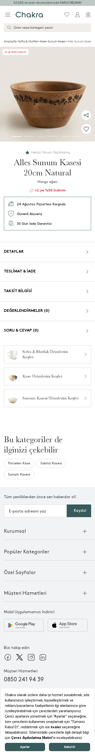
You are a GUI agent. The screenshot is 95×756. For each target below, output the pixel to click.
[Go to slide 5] (66, 136)
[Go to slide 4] (53, 136)
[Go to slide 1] (17, 136)
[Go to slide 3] (41, 136)
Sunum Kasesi (57, 41)
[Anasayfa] (29, 14)
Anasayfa (10, 41)
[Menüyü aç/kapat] (8, 14)
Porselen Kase (19, 463)
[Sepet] (88, 15)
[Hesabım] (77, 15)
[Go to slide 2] (29, 136)
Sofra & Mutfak (28, 41)
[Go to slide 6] (78, 136)
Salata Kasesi (51, 463)
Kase (43, 41)
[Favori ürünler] (67, 15)
